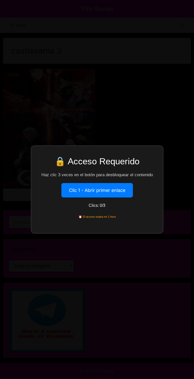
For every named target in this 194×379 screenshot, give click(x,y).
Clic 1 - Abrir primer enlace (97, 190)
